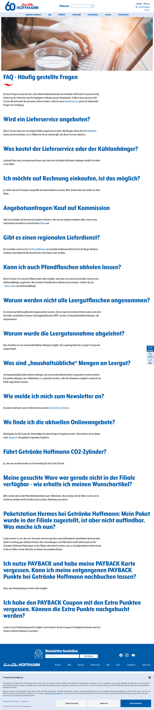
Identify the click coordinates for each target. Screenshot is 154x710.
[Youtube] (133, 655)
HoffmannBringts (37, 249)
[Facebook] (121, 655)
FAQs (69, 665)
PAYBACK (61, 15)
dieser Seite (10, 286)
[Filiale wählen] (136, 7)
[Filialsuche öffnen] (83, 6)
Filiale (42, 223)
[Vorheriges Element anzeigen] (8, 44)
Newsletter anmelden (59, 407)
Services (108, 15)
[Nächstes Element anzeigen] (145, 44)
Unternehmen (123, 15)
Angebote (13, 437)
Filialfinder (92, 131)
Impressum (146, 665)
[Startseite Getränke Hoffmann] (22, 6)
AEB (108, 665)
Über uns (146, 4)
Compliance (131, 665)
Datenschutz (95, 665)
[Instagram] (126, 655)
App (49, 15)
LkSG (118, 665)
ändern (146, 10)
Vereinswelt (76, 15)
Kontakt (139, 4)
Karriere (81, 665)
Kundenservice (71, 101)
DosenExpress (93, 15)
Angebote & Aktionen (33, 15)
